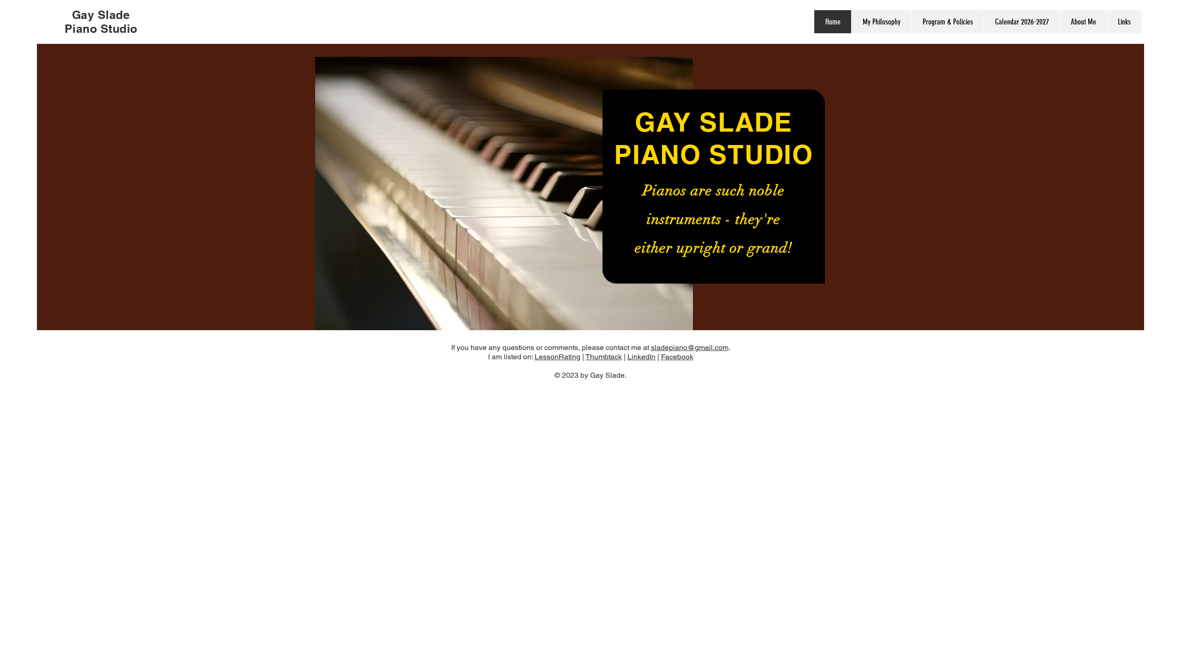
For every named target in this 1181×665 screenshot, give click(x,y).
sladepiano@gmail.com (689, 347)
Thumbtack (603, 356)
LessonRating (557, 356)
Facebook (677, 356)
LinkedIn (641, 356)
